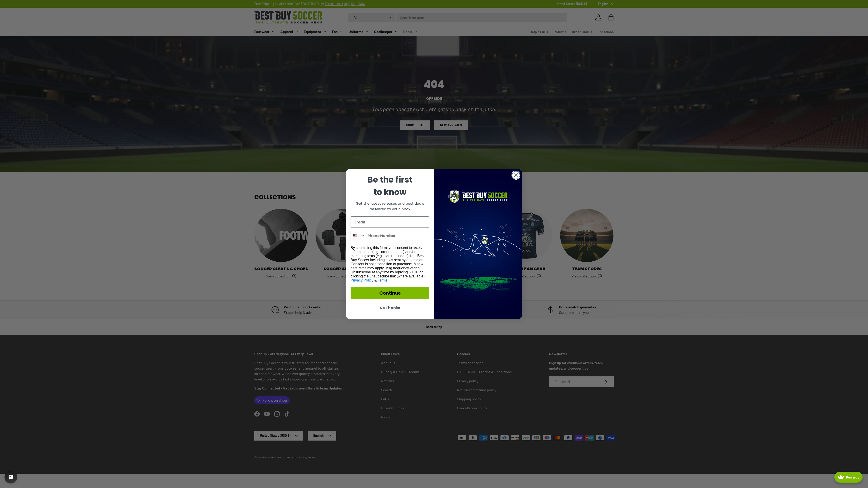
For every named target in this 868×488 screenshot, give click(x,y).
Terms (382, 280)
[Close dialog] (516, 175)
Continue (390, 293)
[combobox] (358, 235)
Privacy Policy (362, 280)
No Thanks (390, 307)
